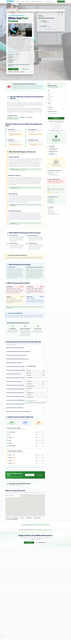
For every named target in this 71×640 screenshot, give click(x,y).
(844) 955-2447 (39, 474)
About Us (32, 1)
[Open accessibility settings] (2, 635)
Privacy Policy (53, 131)
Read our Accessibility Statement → (31, 400)
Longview (37, 529)
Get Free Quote (14, 69)
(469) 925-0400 (51, 173)
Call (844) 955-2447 (26, 69)
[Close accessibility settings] (44, 366)
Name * (49, 90)
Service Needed (50, 107)
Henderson (50, 529)
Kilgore (43, 529)
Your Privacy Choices (58, 131)
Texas (13, 10)
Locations (17, 1)
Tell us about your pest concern (52, 111)
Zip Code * (49, 103)
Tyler (35, 529)
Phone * (49, 94)
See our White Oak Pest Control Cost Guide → (41, 524)
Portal (38, 1)
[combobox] (56, 109)
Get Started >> (56, 118)
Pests (22, 1)
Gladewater (45, 529)
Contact (41, 1)
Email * (49, 98)
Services (27, 1)
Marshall (40, 529)
